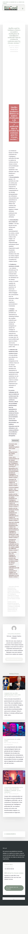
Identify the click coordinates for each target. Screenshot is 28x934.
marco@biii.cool (8, 867)
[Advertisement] (14, 919)
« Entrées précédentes (9, 820)
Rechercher (15, 440)
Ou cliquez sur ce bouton (12, 888)
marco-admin (15, 45)
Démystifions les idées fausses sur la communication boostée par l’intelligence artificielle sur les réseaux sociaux (13, 473)
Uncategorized (8, 744)
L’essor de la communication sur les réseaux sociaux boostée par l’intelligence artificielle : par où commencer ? (14, 461)
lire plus (6, 717)
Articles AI (13, 49)
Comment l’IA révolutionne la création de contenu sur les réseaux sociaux (13, 482)
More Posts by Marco (14, 659)
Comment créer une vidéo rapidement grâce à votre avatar (12, 693)
